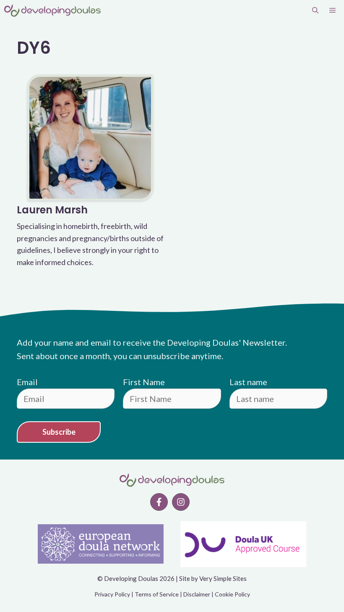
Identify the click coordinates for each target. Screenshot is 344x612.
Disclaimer (196, 594)
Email (27, 382)
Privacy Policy (112, 594)
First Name (144, 382)
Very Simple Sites (223, 578)
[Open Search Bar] (315, 10)
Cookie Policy (232, 594)
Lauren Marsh (52, 210)
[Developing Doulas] (52, 10)
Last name (248, 382)
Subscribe (59, 431)
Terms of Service (157, 594)
